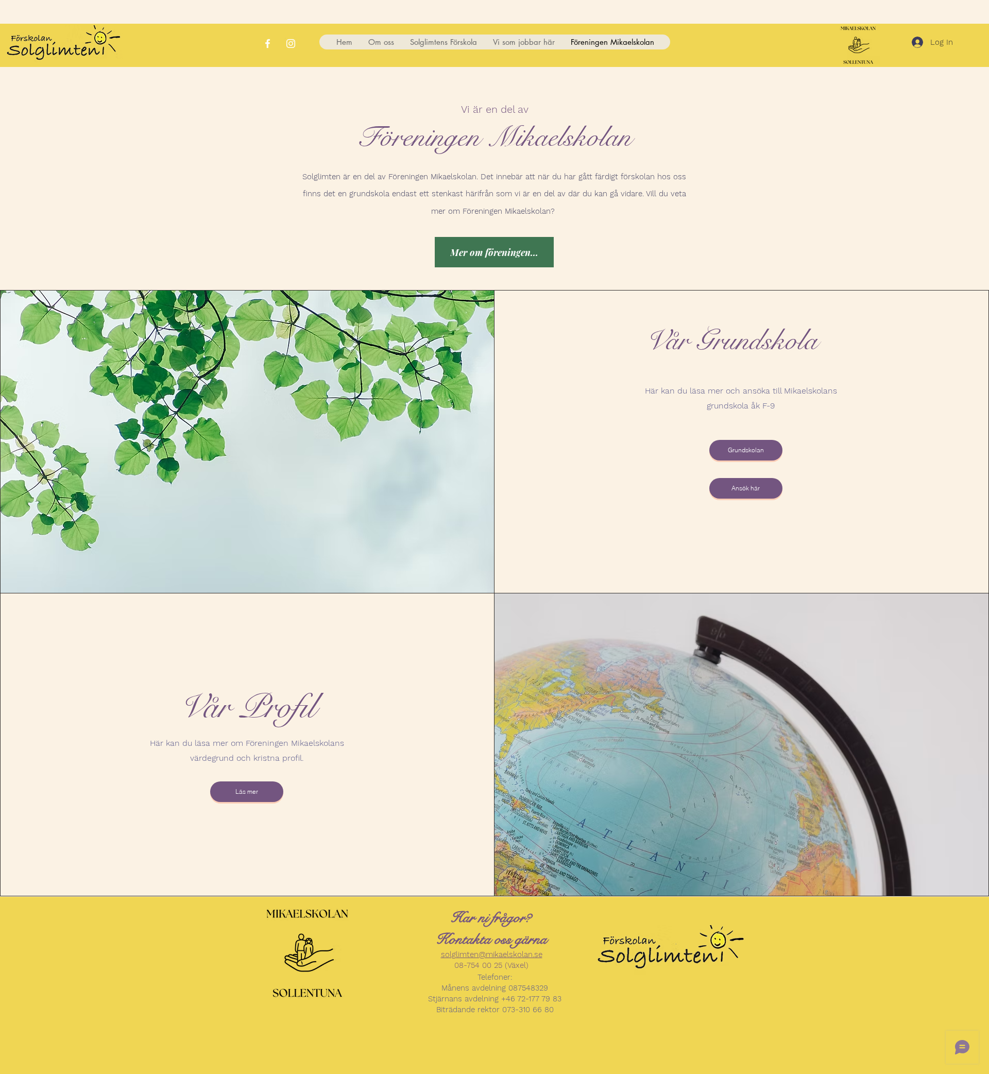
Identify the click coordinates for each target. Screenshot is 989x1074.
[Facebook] (268, 43)
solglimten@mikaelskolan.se (491, 954)
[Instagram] (291, 43)
